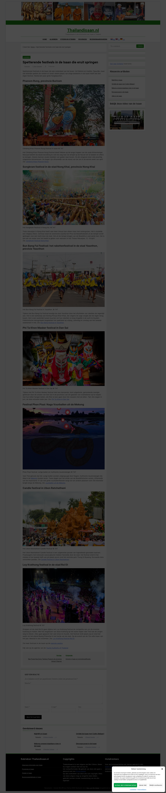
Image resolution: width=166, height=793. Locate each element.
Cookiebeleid (133, 789)
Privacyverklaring (141, 789)
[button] (162, 769)
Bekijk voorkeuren (156, 785)
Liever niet (142, 785)
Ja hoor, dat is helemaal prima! (125, 785)
